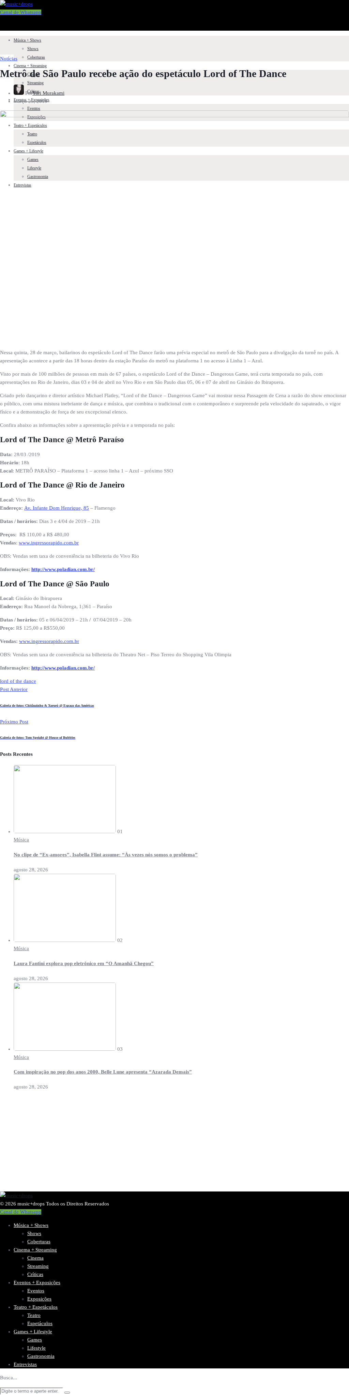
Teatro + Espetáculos (36, 1307)
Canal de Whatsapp (20, 12)
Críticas (35, 1274)
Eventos (33, 108)
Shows (33, 48)
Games (34, 1339)
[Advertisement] (174, 1143)
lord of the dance (18, 681)
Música (21, 839)
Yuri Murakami (48, 93)
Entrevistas (25, 1364)
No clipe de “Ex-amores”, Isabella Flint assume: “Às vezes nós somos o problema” (106, 854)
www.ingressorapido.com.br (49, 542)
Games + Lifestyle (33, 1331)
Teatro (34, 1315)
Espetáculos (39, 1323)
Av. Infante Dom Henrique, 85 (56, 508)
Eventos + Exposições (37, 1282)
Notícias (8, 58)
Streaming (35, 82)
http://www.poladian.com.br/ (63, 569)
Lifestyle (36, 1348)
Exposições (39, 1299)
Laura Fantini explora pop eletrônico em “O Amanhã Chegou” (84, 963)
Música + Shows (27, 40)
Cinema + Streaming (30, 65)
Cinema (35, 1258)
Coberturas (36, 57)
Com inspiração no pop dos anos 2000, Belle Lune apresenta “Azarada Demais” (103, 1072)
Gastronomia (41, 1356)
